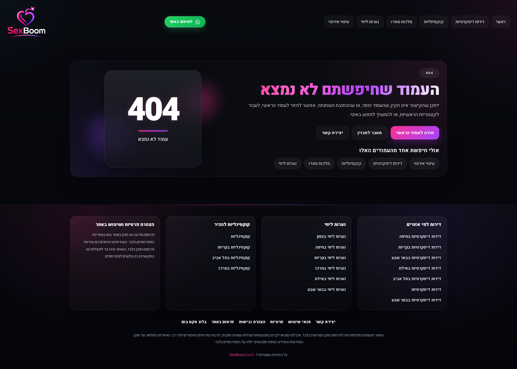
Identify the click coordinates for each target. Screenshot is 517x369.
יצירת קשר (332, 133)
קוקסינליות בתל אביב (231, 258)
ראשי (500, 22)
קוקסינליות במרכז (234, 268)
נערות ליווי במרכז (330, 268)
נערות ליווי (370, 22)
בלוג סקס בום (194, 322)
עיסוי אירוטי (339, 22)
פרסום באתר (222, 322)
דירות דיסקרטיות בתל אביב (417, 279)
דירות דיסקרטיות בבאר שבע (416, 258)
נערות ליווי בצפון (331, 236)
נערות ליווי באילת (330, 279)
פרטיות (276, 322)
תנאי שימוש (299, 322)
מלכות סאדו (401, 22)
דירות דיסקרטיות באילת (420, 268)
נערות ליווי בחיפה (330, 247)
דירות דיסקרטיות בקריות (419, 247)
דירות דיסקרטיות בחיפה (420, 236)
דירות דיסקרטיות (470, 22)
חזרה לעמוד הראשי (415, 133)
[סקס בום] (26, 22)
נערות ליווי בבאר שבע (327, 290)
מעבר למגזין (370, 133)
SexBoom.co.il (241, 355)
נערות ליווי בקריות (330, 258)
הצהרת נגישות (252, 322)
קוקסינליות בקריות (234, 247)
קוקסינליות (434, 22)
